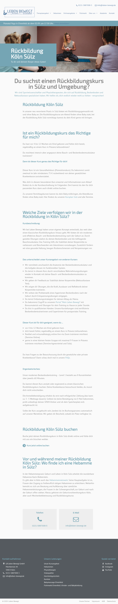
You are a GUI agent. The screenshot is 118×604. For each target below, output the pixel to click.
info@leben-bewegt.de (106, 5)
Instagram (109, 567)
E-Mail (76, 519)
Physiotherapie (50, 570)
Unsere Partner (84, 601)
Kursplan (15, 13)
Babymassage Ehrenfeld (53, 582)
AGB (103, 601)
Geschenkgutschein (51, 576)
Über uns (92, 13)
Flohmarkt (83, 13)
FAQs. (67, 357)
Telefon (39, 519)
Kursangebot (27, 13)
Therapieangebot (43, 13)
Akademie (103, 13)
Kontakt (112, 13)
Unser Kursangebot (51, 563)
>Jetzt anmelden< (61, 23)
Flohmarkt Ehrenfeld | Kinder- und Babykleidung (63, 585)
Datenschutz (111, 601)
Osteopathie (49, 573)
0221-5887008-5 (85, 5)
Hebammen (57, 13)
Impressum (96, 601)
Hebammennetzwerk (58, 480)
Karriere (47, 579)
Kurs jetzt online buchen (38, 445)
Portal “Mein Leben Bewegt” (68, 302)
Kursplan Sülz (71, 197)
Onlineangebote (69, 13)
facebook (108, 563)
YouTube (108, 570)
